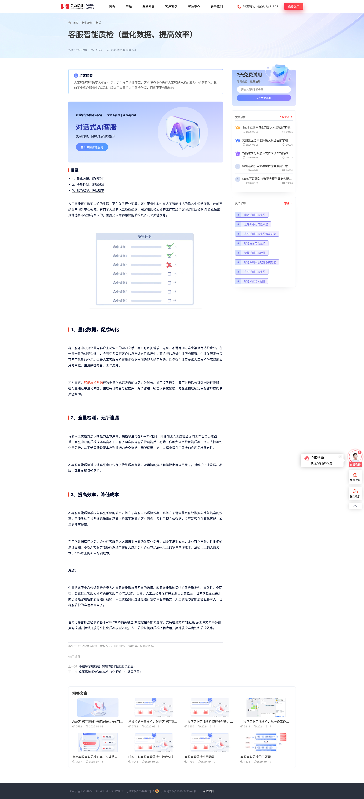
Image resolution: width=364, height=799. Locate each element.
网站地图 (208, 791)
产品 (129, 6)
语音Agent (129, 115)
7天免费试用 (264, 97)
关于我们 (217, 6)
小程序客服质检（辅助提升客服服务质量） (102, 666)
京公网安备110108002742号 (178, 791)
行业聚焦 (87, 22)
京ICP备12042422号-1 (140, 791)
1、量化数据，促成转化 (88, 178)
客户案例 (171, 6)
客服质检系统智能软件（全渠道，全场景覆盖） (105, 672)
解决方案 (148, 6)
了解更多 (284, 117)
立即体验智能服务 (92, 147)
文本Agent (113, 115)
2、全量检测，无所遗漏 (88, 184)
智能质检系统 (93, 382)
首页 (112, 6)
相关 (98, 22)
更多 (286, 203)
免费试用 (293, 6)
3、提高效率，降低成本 (88, 190)
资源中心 (194, 6)
